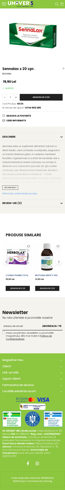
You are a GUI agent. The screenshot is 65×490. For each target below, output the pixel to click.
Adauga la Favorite (18, 115)
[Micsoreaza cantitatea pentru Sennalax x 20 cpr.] (4, 97)
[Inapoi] (62, 68)
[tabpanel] (32, 36)
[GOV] (32, 419)
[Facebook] (28, 464)
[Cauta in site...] (57, 4)
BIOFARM (6, 73)
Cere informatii (16, 120)
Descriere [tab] (8, 137)
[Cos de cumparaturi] (61, 4)
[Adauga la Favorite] (28, 246)
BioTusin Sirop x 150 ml (46, 275)
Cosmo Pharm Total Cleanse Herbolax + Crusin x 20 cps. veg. (17, 275)
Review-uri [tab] (12, 203)
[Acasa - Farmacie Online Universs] (20, 4)
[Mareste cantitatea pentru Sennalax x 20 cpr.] (16, 97)
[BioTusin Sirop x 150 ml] (47, 256)
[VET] (53, 419)
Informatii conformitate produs (19, 193)
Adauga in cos (41, 97)
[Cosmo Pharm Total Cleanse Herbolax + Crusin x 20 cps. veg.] (17, 256)
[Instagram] (37, 464)
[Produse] (4, 4)
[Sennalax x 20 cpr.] (32, 36)
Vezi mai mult (10, 187)
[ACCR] (11, 419)
